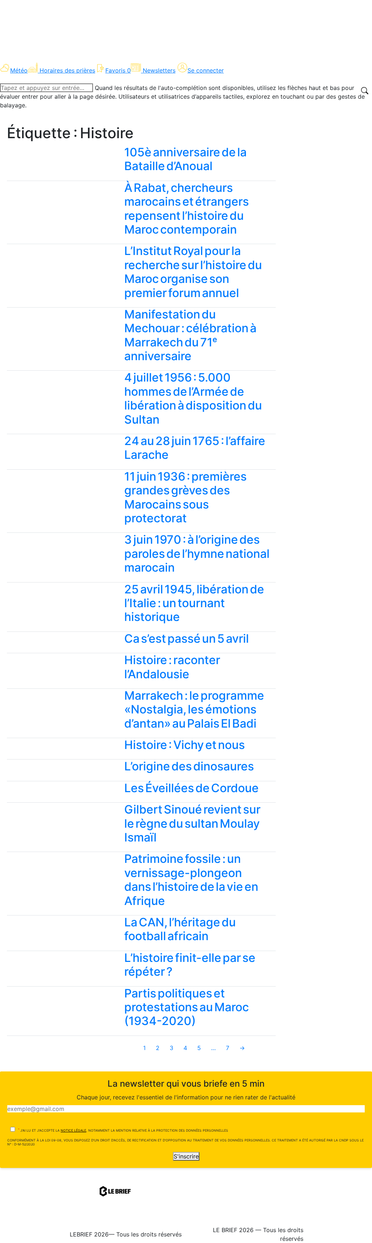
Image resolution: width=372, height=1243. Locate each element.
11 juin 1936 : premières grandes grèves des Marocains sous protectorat (185, 497)
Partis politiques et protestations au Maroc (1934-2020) (186, 1007)
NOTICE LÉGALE (73, 1130)
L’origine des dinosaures (189, 766)
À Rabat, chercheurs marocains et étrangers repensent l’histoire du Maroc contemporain (186, 208)
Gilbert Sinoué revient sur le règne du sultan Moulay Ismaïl (192, 823)
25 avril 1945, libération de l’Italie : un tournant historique (194, 603)
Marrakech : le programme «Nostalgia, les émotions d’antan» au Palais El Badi (194, 709)
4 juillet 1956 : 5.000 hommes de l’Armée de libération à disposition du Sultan (193, 398)
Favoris (118, 70)
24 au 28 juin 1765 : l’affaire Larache (194, 448)
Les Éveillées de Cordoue (191, 788)
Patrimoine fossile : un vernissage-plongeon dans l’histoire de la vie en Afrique (191, 879)
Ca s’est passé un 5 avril (186, 638)
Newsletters (159, 70)
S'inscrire (186, 1156)
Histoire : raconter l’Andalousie (172, 667)
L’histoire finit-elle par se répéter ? (189, 965)
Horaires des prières (67, 70)
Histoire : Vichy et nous (184, 745)
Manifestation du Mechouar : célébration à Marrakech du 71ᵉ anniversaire (190, 335)
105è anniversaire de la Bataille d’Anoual (185, 159)
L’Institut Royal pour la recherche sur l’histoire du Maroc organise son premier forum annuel (193, 272)
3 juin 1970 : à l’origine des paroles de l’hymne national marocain (197, 553)
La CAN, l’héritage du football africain (180, 929)
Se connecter (205, 70)
